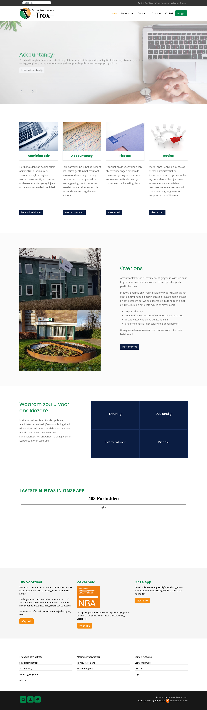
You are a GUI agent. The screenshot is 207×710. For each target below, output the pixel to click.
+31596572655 (146, 3)
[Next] (32, 91)
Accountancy (25, 668)
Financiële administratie (30, 656)
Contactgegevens (143, 656)
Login (137, 674)
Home (114, 13)
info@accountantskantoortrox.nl (171, 3)
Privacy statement (86, 662)
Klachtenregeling (85, 668)
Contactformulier (143, 662)
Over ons (156, 13)
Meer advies (157, 212)
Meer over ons (129, 347)
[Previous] (21, 91)
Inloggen (181, 13)
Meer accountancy (31, 70)
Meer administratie (31, 212)
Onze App (142, 13)
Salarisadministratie (28, 662)
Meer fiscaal (114, 212)
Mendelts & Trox (179, 697)
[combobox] (36, 2)
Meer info (84, 625)
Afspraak (26, 621)
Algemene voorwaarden (88, 656)
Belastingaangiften (28, 674)
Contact (169, 13)
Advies (22, 680)
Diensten (125, 13)
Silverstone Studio (179, 700)
